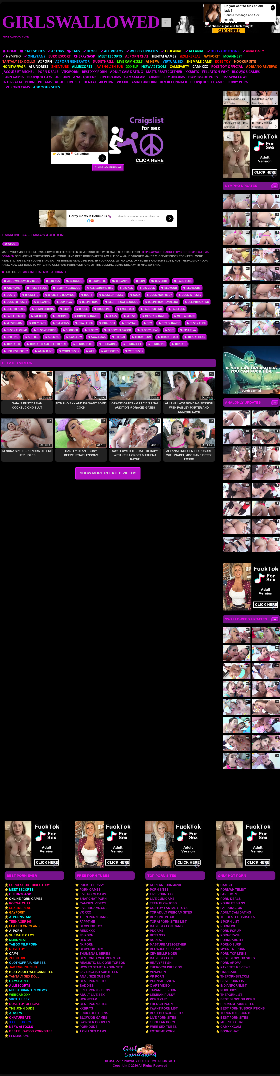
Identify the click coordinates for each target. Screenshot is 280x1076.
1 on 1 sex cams (93, 1031)
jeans (113, 316)
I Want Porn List (164, 1008)
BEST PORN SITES (234, 1017)
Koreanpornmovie (166, 885)
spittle (33, 337)
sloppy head (149, 330)
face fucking (153, 309)
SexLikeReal (20, 908)
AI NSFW (15, 1013)
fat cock (40, 316)
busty (88, 295)
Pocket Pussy (92, 885)
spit (171, 330)
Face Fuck (185, 281)
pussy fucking (17, 330)
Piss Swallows (234, 77)
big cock (149, 287)
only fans (39, 323)
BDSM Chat (229, 1031)
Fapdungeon (231, 908)
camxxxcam (134, 77)
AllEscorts (19, 985)
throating (109, 344)
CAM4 (13, 953)
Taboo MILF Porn (23, 944)
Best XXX (157, 935)
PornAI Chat (19, 903)
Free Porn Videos (95, 990)
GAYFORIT (17, 912)
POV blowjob (171, 323)
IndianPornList (233, 985)
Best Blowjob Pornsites (31, 1031)
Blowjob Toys (39, 77)
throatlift (133, 344)
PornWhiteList (233, 889)
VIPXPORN (70, 72)
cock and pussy (161, 295)
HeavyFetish (161, 962)
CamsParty (19, 981)
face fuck (127, 309)
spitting (12, 337)
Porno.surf (230, 944)
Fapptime (87, 921)
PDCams (45, 82)
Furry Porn (238, 82)
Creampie (122, 281)
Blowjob (76, 281)
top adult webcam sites (171, 912)
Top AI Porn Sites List (168, 921)
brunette (31, 295)
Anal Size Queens (95, 976)
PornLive (228, 926)
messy (131, 316)
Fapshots (228, 894)
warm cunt (45, 351)
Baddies (87, 985)
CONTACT (167, 1061)
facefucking (15, 316)
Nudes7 (156, 940)
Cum (142, 281)
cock (136, 295)
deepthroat (90, 302)
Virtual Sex (19, 999)
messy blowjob (156, 316)
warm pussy (70, 351)
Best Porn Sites (93, 981)
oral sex (108, 323)
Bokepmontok (162, 917)
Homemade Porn (203, 77)
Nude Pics (228, 990)
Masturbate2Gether (164, 72)
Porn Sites (159, 889)
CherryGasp (20, 894)
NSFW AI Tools (21, 1026)
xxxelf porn (20, 1022)
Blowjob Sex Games (207, 82)
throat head (196, 337)
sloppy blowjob (119, 330)
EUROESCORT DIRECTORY (29, 885)
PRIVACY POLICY (137, 1061)
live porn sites (163, 1017)
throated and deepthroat (48, 344)
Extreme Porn (162, 1031)
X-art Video (160, 985)
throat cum (143, 337)
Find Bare (228, 972)
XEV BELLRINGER (173, 82)
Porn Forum (230, 930)
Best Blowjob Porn (237, 999)
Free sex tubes (163, 1026)
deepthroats (16, 309)
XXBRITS (192, 72)
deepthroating (198, 302)
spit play (189, 330)
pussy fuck (198, 323)
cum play (66, 302)
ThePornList (231, 994)
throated (13, 344)
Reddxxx (87, 930)
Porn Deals (48, 72)
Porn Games (13, 77)
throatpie (158, 344)
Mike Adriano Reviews (28, 990)
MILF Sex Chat (232, 1022)
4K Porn (106, 82)
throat (120, 337)
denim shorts (44, 309)
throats (180, 344)
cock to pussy (17, 302)
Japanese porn (163, 990)
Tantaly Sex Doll (24, 976)
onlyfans (62, 323)
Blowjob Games (246, 72)
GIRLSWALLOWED (81, 21)
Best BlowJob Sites (237, 958)
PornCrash (230, 935)
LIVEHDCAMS (110, 77)
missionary (14, 323)
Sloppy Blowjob (68, 287)
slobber (72, 330)
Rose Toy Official (24, 1004)
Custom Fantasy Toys (169, 908)
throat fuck (169, 337)
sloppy (93, 330)
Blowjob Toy (91, 926)
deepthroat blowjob (123, 302)
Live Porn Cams (16, 87)
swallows (98, 337)
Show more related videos (108, 473)
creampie (43, 302)
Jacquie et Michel (18, 72)
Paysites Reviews (235, 967)
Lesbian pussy (162, 994)
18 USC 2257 (114, 1061)
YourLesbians (232, 903)
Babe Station (161, 958)
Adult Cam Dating (126, 72)
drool (83, 309)
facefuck (178, 309)
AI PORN (15, 930)
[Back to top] (269, 1065)
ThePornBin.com (234, 976)
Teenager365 (20, 921)
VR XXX (122, 82)
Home (12, 51)
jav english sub (23, 967)
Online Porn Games (25, 898)
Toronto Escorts (235, 1013)
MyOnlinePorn (233, 949)
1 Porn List (229, 921)
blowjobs (193, 287)
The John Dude (21, 1008)
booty (11, 295)
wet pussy (135, 351)
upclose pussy (17, 351)
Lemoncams (174, 77)
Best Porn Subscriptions (242, 1008)
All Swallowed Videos (23, 281)
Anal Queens (84, 77)
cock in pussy (191, 295)
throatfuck (84, 344)
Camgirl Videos (93, 903)
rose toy (17, 949)
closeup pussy (112, 295)
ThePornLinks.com (166, 967)
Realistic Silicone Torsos (102, 962)
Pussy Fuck (39, 287)
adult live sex (67, 82)
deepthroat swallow (163, 302)
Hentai (90, 82)
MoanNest (18, 940)
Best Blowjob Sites (167, 1013)
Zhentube (17, 958)
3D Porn (62, 77)
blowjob (170, 287)
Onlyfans (13, 287)
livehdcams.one (94, 908)
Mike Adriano (54, 272)
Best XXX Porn (94, 72)
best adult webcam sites (31, 972)
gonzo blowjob (88, 316)
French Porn (161, 1004)
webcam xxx (19, 994)
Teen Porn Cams (94, 917)
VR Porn (157, 976)
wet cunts (111, 351)
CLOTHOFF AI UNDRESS (27, 962)
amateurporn (144, 82)
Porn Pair (158, 999)
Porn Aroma (231, 962)
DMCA (155, 1061)
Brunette (99, 281)
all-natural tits (101, 287)
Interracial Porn (18, 82)
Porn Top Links (233, 953)
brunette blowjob (61, 295)
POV (149, 323)
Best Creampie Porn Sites (102, 958)
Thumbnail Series (95, 953)
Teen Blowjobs (163, 903)
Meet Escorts (21, 889)
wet (91, 351)
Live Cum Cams (162, 898)
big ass (128, 287)
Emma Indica (30, 272)
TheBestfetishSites (237, 917)
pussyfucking (46, 330)
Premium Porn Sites (237, 1004)
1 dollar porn (162, 1022)
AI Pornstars (20, 917)
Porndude (89, 1026)
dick (66, 309)
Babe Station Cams (166, 926)
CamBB (154, 77)
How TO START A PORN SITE (101, 967)
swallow (75, 337)
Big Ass (55, 281)
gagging (61, 316)
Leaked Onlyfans (24, 926)
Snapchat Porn (93, 898)
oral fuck (85, 323)
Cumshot (161, 281)
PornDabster (232, 940)
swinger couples (95, 1022)
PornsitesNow (162, 981)
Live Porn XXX (162, 894)
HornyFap (88, 999)
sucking (53, 337)
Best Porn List (233, 981)
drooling (103, 309)
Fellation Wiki (215, 72)
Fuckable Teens (94, 1013)
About (12, 243)
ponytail (131, 323)
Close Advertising (108, 167)
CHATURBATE (20, 1017)
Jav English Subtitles (99, 972)
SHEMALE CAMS (21, 935)
